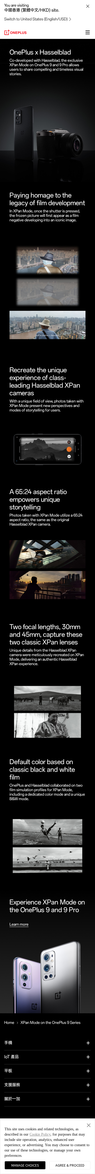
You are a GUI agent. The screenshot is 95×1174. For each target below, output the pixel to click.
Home (9, 1022)
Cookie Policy (40, 1134)
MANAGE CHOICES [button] (25, 1165)
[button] (89, 1124)
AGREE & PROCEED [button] (69, 1165)
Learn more (19, 924)
